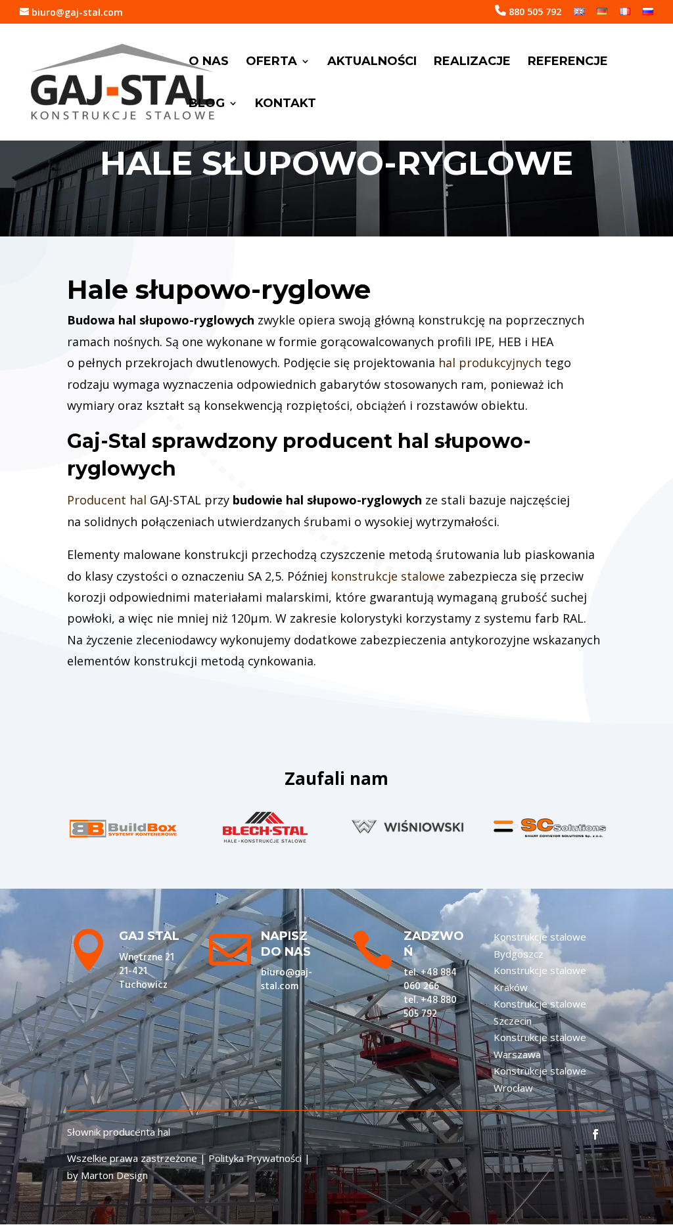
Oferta (271, 62)
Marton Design (114, 1175)
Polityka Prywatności (255, 1158)
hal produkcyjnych (490, 362)
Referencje (568, 62)
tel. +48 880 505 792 (430, 1007)
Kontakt (285, 104)
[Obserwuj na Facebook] (595, 1134)
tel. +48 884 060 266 (430, 979)
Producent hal (107, 500)
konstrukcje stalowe (388, 576)
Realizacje (472, 62)
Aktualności (372, 62)
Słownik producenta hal (118, 1131)
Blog (207, 104)
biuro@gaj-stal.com (286, 979)
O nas (209, 62)
